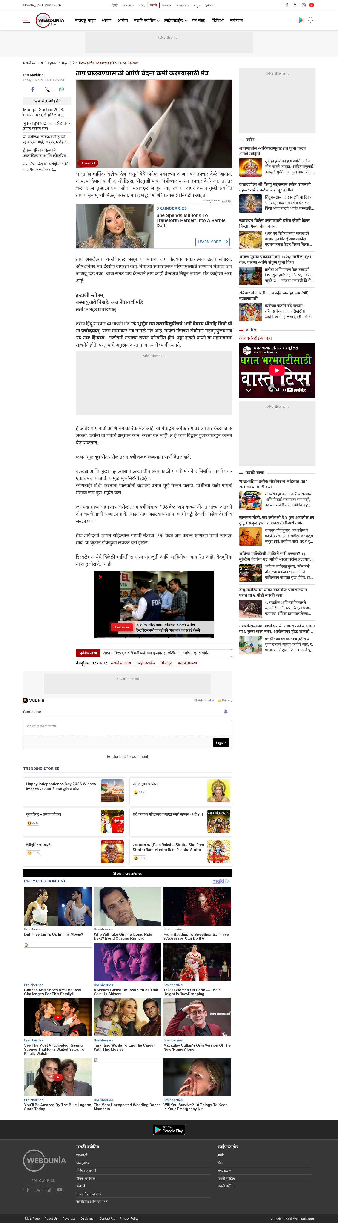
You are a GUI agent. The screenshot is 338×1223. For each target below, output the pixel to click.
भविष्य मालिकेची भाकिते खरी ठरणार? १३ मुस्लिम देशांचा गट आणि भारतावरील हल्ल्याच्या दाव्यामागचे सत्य (276, 556)
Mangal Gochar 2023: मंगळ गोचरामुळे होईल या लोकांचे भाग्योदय (43, 112)
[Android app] (169, 1130)
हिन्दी (115, 5)
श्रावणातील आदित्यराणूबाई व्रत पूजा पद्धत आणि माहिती (272, 150)
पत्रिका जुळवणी (86, 1170)
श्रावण (106, 20)
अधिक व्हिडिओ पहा (255, 338)
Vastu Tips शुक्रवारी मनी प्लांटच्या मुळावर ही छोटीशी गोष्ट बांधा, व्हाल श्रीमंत (156, 652)
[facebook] (287, 5)
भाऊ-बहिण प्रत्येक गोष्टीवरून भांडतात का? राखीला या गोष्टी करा (273, 483)
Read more (122, 627)
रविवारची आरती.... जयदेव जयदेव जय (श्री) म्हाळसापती (274, 295)
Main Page (32, 1218)
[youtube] (311, 5)
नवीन (250, 140)
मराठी (153, 5)
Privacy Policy (129, 1218)
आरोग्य (122, 20)
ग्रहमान (52, 63)
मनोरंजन (236, 20)
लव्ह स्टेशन (224, 1170)
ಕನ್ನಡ (196, 5)
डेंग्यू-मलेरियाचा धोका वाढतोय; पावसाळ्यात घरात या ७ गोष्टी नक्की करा (273, 592)
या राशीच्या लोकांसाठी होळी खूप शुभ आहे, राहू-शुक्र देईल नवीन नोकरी (44, 139)
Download (88, 163)
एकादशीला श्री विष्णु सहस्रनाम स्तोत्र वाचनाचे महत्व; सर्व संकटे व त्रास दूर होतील (275, 187)
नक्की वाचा (255, 473)
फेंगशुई (80, 1186)
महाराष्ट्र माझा (85, 20)
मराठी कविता (226, 1186)
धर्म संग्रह (198, 20)
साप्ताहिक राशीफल (88, 1193)
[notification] (310, 19)
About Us (51, 1218)
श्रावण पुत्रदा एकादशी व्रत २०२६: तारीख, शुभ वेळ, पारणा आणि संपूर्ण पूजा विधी (275, 259)
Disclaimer (87, 1218)
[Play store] (301, 19)
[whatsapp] (61, 89)
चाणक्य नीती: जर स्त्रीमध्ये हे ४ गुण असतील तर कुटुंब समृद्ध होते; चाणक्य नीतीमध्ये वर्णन (276, 520)
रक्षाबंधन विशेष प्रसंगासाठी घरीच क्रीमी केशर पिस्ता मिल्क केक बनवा (274, 223)
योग (220, 1163)
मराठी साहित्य (226, 1178)
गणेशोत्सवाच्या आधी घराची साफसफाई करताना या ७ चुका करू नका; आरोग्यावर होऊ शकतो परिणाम (277, 628)
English (128, 5)
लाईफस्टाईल (173, 20)
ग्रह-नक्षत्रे (68, 63)
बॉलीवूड (166, 663)
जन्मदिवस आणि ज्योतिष (92, 1201)
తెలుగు (166, 5)
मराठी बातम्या (187, 663)
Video (252, 330)
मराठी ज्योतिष (144, 20)
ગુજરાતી (210, 5)
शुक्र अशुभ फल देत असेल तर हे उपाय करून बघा (47, 125)
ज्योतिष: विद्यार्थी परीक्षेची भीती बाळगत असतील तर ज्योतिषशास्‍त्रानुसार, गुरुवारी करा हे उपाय (46, 166)
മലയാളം (182, 5)
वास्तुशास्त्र (82, 1163)
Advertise (69, 1218)
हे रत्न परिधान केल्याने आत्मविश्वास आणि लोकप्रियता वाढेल (46, 152)
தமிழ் (141, 5)
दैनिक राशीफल (85, 1178)
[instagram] (303, 5)
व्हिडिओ (218, 20)
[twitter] (295, 5)
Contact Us (107, 1218)
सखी (221, 1155)
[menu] (27, 20)
